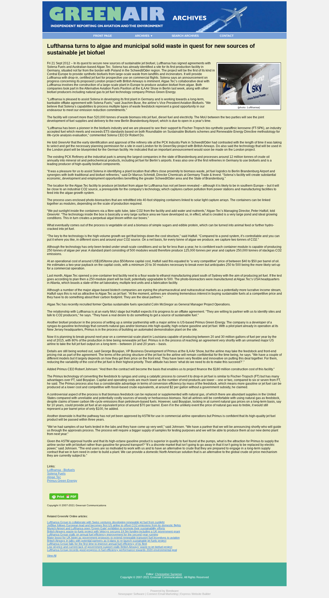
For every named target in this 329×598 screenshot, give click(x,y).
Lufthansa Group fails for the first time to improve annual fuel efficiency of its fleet (97, 543)
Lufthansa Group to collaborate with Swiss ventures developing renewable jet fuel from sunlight (105, 522)
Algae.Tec (54, 477)
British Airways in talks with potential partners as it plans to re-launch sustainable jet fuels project (106, 540)
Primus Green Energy (62, 481)
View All (51, 555)
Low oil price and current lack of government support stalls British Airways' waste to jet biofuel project (109, 546)
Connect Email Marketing (162, 593)
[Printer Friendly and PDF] (63, 498)
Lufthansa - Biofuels (61, 470)
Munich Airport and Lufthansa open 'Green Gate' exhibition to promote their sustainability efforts (106, 528)
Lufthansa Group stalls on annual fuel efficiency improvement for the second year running (102, 534)
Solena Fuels (56, 473)
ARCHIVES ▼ (144, 35)
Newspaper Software (131, 593)
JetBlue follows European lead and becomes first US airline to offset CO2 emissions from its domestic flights (114, 525)
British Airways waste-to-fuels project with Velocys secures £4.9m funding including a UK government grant (113, 531)
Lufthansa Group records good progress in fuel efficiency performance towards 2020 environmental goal (112, 549)
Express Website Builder (195, 593)
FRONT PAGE (102, 35)
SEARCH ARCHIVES (185, 35)
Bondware (172, 590)
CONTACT (227, 35)
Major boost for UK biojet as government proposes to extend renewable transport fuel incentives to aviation (113, 537)
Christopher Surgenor (168, 574)
